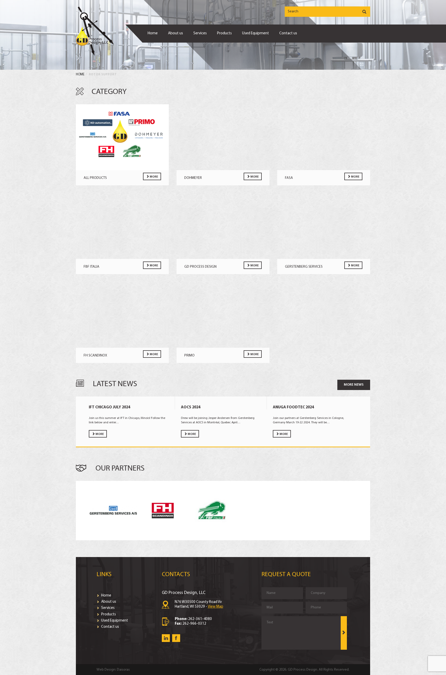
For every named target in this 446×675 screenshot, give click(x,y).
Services (200, 33)
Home (153, 33)
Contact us (288, 33)
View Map (215, 607)
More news (354, 385)
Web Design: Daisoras (113, 670)
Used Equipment (255, 33)
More (153, 176)
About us (175, 33)
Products (224, 33)
